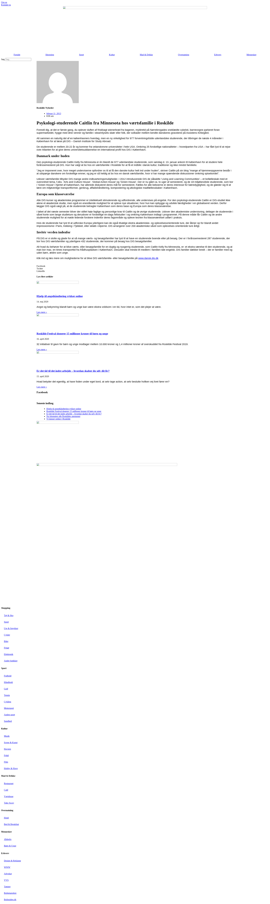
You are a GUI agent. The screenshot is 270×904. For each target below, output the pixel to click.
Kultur (112, 54)
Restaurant (8, 783)
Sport (81, 54)
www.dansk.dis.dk (148, 258)
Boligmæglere (10, 893)
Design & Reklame (12, 861)
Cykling (7, 702)
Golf (6, 689)
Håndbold (8, 682)
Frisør (6, 648)
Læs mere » (42, 312)
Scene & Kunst (10, 742)
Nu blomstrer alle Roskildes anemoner (63, 416)
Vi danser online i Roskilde (58, 419)
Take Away (9, 803)
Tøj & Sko (8, 615)
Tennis (7, 695)
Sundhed (8, 721)
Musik (7, 736)
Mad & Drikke (146, 54)
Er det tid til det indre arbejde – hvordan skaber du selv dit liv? (73, 370)
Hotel (6, 818)
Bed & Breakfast (11, 824)
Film (6, 762)
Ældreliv (8, 839)
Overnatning (183, 54)
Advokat (8, 873)
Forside (17, 54)
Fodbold (7, 676)
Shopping (49, 54)
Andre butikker (10, 661)
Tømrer (7, 886)
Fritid (6, 755)
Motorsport (9, 708)
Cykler (7, 635)
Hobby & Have (11, 768)
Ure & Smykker (11, 628)
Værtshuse (8, 796)
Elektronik (8, 654)
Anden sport (9, 714)
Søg (3, 59)
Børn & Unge (10, 846)
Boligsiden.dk (10, 899)
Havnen (7, 749)
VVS (6, 880)
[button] (135, 266)
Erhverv (217, 54)
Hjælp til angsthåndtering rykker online (60, 296)
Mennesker (251, 54)
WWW (7, 867)
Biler (6, 641)
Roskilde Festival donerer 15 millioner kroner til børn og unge (72, 333)
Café (6, 790)
